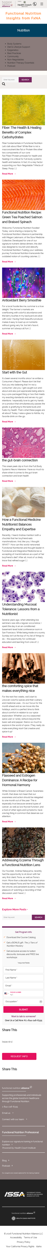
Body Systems (14, 44)
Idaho (39, 1246)
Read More (7, 174)
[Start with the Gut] (23, 354)
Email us (6, 1113)
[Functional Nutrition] (23, 1212)
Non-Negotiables (15, 59)
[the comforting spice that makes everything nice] (23, 667)
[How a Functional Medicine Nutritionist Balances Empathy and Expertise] (23, 501)
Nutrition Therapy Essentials (20, 63)
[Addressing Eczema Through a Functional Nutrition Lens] (23, 841)
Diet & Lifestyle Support (18, 47)
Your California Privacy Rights (20, 1246)
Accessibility (16, 1237)
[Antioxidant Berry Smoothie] (23, 282)
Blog (4, 1160)
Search (25, 80)
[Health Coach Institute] (23, 1218)
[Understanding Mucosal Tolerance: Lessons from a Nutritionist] (23, 586)
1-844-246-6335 (34, 1020)
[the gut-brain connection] (23, 442)
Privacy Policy (23, 1242)
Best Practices (14, 53)
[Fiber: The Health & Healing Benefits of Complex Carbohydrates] (23, 109)
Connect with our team (13, 1119)
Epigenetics (12, 50)
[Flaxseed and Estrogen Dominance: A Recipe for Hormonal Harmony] (23, 757)
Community (13, 56)
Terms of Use (30, 1237)
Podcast (11, 66)
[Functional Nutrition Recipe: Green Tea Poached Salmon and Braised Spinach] (23, 194)
